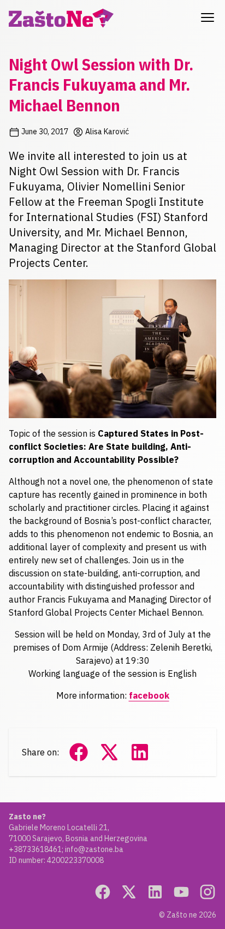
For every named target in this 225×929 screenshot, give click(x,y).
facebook (149, 695)
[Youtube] (181, 892)
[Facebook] (102, 892)
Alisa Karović (106, 131)
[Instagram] (207, 892)
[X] (129, 892)
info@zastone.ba (94, 849)
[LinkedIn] (155, 892)
